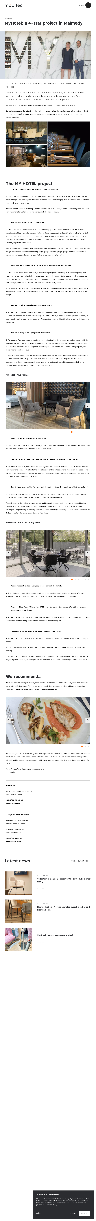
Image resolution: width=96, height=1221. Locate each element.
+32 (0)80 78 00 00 (14, 800)
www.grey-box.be (13, 841)
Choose (73, 1213)
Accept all (84, 1213)
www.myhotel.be (13, 803)
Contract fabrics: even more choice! (55, 935)
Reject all (39, 1213)
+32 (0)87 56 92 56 (14, 838)
